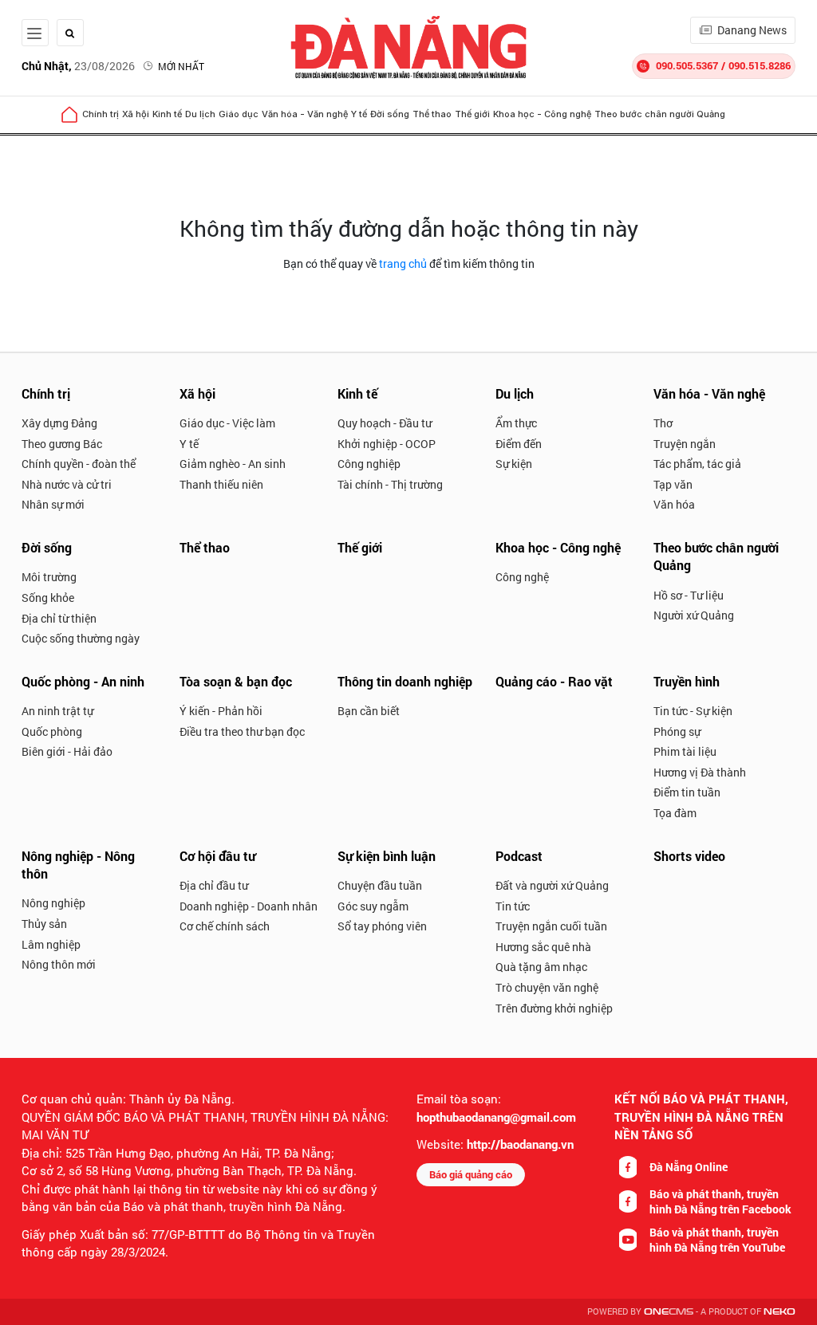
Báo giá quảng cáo (470, 1174)
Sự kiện (513, 463)
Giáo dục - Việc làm (227, 423)
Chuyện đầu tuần (379, 885)
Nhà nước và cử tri (67, 484)
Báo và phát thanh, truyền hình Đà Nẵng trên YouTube (717, 1240)
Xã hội (135, 114)
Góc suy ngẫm (372, 906)
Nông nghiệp (53, 902)
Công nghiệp (369, 463)
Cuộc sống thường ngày (81, 638)
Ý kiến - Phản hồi (221, 710)
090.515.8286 (759, 65)
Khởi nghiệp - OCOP (386, 443)
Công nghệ (522, 576)
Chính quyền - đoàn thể (79, 463)
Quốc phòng (52, 731)
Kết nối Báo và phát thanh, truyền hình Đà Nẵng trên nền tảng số (701, 1116)
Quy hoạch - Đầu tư (384, 423)
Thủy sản (44, 923)
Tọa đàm (675, 812)
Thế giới (472, 114)
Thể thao (432, 114)
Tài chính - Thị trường (390, 484)
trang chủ (403, 263)
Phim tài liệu (684, 751)
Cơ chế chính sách (225, 926)
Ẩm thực (516, 423)
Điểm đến (518, 443)
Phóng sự (677, 731)
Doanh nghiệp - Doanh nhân (249, 906)
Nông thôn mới (59, 964)
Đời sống (389, 114)
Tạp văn (673, 484)
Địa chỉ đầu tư (214, 885)
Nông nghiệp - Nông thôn (78, 864)
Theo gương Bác (62, 443)
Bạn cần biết (368, 710)
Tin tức (512, 906)
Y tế (359, 114)
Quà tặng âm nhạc (541, 966)
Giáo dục (239, 114)
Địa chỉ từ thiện (59, 618)
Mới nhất (181, 66)
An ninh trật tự (57, 710)
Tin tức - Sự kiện (692, 710)
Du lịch (200, 114)
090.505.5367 (687, 65)
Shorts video (689, 855)
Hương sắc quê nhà (543, 946)
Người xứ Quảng (693, 615)
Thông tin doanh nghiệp (404, 681)
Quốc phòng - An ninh (83, 681)
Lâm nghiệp (51, 944)
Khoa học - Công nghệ (542, 114)
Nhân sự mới (53, 504)
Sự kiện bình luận (386, 855)
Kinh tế (167, 114)
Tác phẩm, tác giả (697, 463)
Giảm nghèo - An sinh (233, 463)
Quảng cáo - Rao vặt (554, 681)
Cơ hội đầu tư (217, 855)
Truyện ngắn (684, 443)
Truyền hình (686, 681)
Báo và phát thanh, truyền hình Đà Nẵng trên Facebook (720, 1201)
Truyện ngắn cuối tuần (551, 926)
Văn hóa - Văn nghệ (305, 114)
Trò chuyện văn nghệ (546, 987)
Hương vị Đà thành (699, 772)
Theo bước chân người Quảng (659, 114)
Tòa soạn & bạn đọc (236, 681)
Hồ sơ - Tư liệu (688, 595)
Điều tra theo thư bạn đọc (242, 731)
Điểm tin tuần (686, 792)
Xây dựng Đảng (59, 423)
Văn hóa (674, 504)
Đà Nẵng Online (688, 1166)
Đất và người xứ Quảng (552, 885)
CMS (668, 1312)
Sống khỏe (48, 597)
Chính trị (100, 114)
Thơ (663, 423)
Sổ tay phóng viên (382, 926)
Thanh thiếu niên (221, 484)
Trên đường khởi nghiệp (554, 1008)
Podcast (519, 855)
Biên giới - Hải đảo (67, 751)
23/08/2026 (78, 65)
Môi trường (49, 576)
